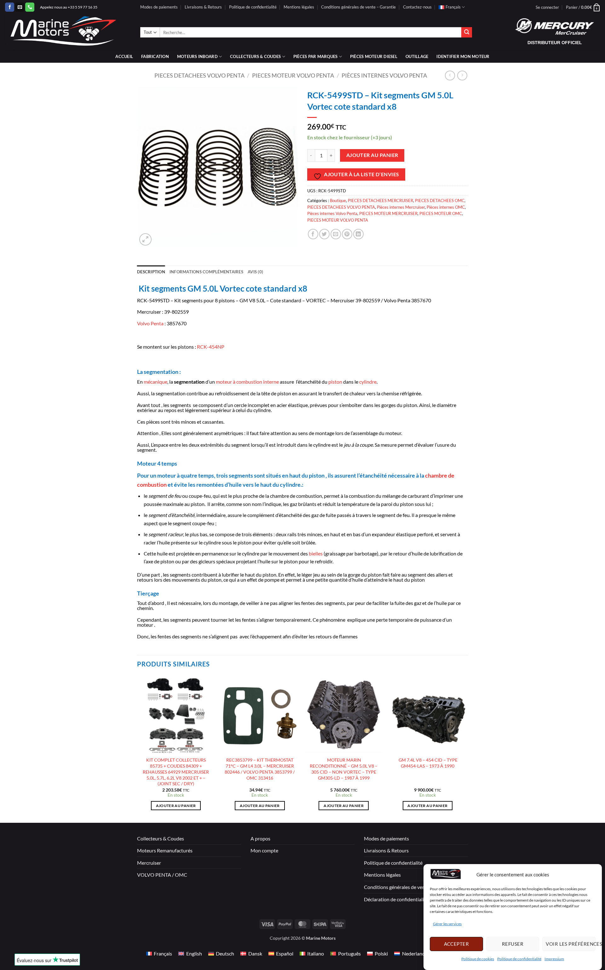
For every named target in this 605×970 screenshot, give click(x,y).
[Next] (466, 748)
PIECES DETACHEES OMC (439, 200)
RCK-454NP (210, 347)
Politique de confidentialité (519, 958)
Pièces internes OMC (446, 207)
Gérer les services (447, 924)
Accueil (124, 56)
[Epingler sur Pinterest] (347, 234)
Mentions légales (299, 6)
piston (335, 382)
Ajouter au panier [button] (176, 806)
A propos (260, 838)
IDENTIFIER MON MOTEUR (462, 56)
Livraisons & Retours (203, 6)
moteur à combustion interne (247, 382)
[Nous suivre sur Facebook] (9, 7)
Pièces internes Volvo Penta (384, 75)
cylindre (368, 382)
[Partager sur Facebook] (313, 234)
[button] (547, 7)
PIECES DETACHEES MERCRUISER (380, 200)
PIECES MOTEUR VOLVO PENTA (293, 75)
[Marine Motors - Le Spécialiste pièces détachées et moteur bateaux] (68, 32)
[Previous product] (462, 75)
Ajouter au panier (372, 155)
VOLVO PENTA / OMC (162, 875)
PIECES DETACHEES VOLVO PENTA (199, 75)
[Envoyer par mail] (336, 234)
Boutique (338, 200)
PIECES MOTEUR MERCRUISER (388, 213)
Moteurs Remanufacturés (165, 850)
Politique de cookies (477, 958)
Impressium (554, 958)
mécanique (155, 382)
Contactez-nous (417, 6)
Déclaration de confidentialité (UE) (401, 899)
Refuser (512, 944)
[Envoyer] (466, 32)
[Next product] (450, 75)
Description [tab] (151, 271)
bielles (316, 553)
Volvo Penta (150, 323)
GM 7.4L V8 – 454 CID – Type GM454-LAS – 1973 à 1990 (428, 763)
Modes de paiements (159, 6)
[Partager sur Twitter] (324, 234)
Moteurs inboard (197, 56)
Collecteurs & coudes (255, 56)
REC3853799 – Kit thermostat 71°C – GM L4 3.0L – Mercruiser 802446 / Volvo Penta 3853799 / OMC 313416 (260, 768)
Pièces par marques (315, 56)
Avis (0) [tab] (255, 271)
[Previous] (137, 748)
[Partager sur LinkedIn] (358, 234)
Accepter (456, 944)
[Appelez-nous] (29, 7)
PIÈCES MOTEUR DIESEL (373, 56)
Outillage (417, 56)
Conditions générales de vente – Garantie (358, 6)
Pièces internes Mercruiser (401, 207)
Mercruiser (149, 863)
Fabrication (155, 56)
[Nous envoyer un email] (19, 7)
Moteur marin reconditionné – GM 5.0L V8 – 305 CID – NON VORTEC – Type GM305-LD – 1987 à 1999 (343, 768)
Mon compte (264, 850)
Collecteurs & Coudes (160, 838)
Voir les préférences (571, 944)
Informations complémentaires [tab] (206, 271)
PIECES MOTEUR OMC (440, 213)
